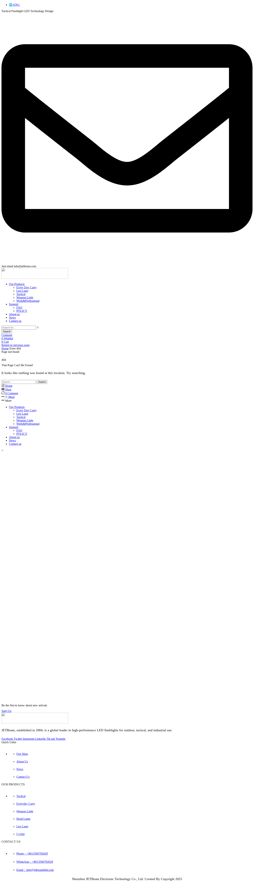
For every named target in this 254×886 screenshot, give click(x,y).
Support (13, 427)
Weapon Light (24, 420)
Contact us (15, 443)
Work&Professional (27, 423)
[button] (6, 335)
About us (14, 437)
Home (5, 348)
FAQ (19, 430)
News (12, 440)
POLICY (21, 433)
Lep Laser (22, 413)
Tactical (20, 417)
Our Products (17, 407)
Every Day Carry (26, 410)
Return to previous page (15, 345)
